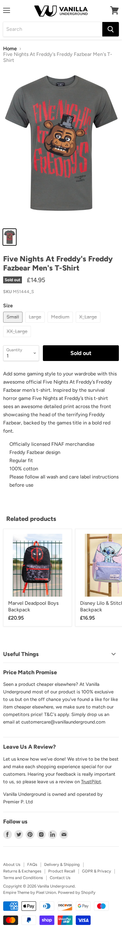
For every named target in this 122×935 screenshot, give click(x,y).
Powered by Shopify (76, 892)
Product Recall (61, 871)
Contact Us (60, 877)
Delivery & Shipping (62, 864)
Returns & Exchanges (22, 871)
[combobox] (52, 29)
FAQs (32, 864)
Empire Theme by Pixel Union (29, 892)
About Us (11, 864)
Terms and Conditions (23, 877)
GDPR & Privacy (96, 871)
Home (10, 49)
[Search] (110, 29)
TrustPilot (91, 782)
